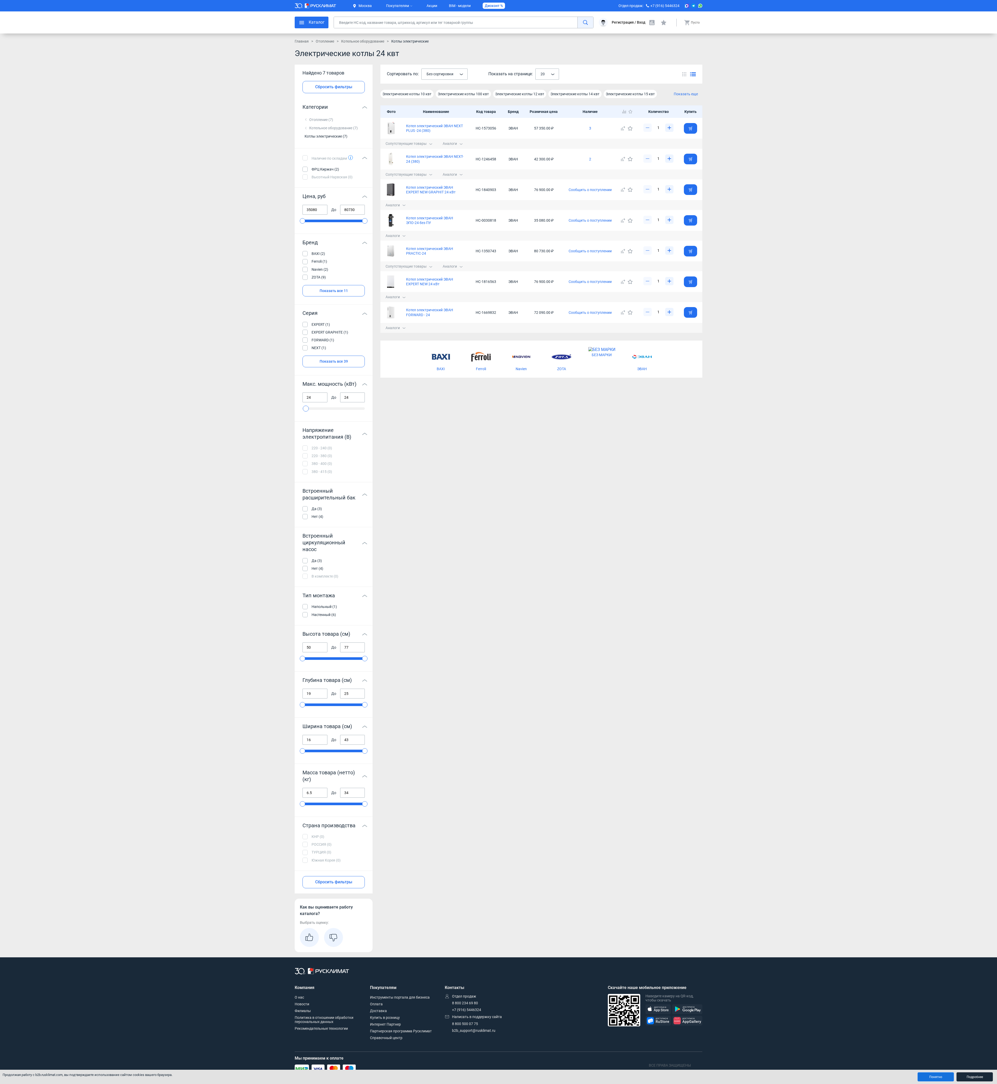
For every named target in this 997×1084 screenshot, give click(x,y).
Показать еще (686, 94)
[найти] (585, 22)
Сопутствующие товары (406, 143)
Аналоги (450, 143)
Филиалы (303, 1011)
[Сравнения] (652, 22)
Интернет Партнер (385, 1024)
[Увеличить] (669, 128)
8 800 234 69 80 (465, 1003)
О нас (299, 997)
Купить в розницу (385, 1017)
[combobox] (444, 74)
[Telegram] (693, 6)
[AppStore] (658, 1009)
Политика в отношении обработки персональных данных (324, 1019)
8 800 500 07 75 (465, 1024)
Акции (432, 6)
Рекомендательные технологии (321, 1028)
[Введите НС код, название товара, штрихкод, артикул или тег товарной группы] (464, 22)
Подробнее (975, 1077)
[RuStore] (658, 1021)
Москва (365, 6)
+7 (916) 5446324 (664, 6)
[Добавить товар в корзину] (690, 128)
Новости (302, 1004)
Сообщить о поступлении (590, 190)
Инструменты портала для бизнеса (400, 997)
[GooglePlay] (687, 1009)
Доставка (378, 1011)
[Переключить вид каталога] (684, 74)
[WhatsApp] (700, 6)
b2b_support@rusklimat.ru (473, 1030)
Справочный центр (386, 1038)
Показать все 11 (334, 291)
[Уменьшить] (647, 128)
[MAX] (687, 6)
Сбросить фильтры (333, 86)
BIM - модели (460, 6)
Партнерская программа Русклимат (401, 1031)
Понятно (935, 1077)
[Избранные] (663, 22)
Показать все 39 (334, 361)
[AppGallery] (687, 1021)
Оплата (376, 1004)
